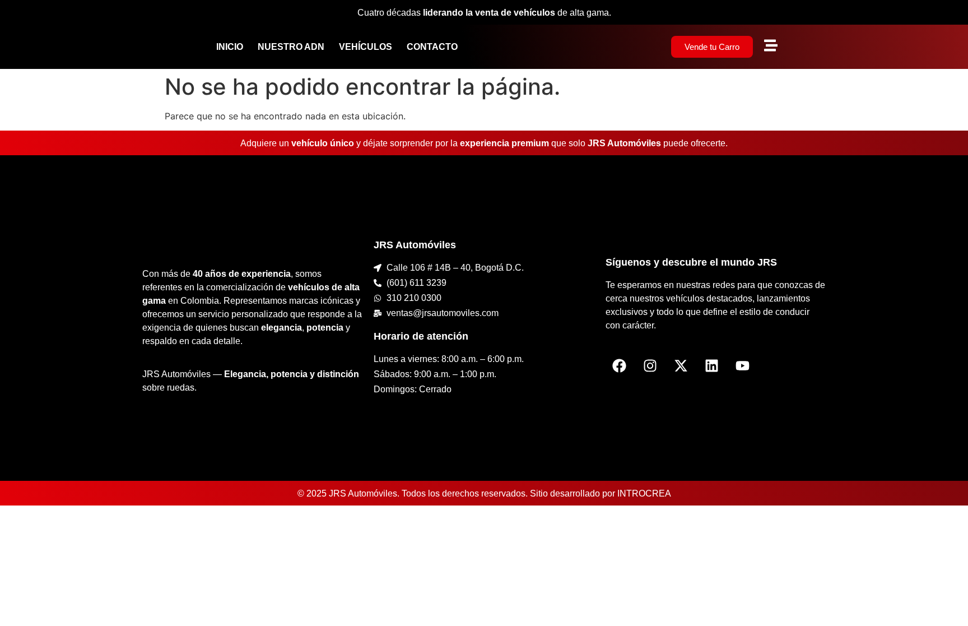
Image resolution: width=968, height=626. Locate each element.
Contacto (432, 47)
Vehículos (365, 47)
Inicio (229, 47)
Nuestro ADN (291, 47)
